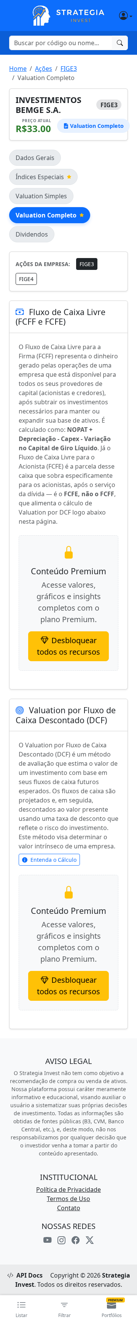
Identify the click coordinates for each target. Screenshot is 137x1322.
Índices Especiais (40, 177)
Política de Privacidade (68, 1189)
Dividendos (32, 234)
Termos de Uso (68, 1199)
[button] (118, 15)
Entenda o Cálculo (53, 859)
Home (18, 68)
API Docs (29, 1275)
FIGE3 (69, 68)
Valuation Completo (46, 215)
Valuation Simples (41, 196)
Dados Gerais (35, 158)
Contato (68, 1208)
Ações (43, 68)
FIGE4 (26, 279)
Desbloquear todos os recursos (68, 646)
